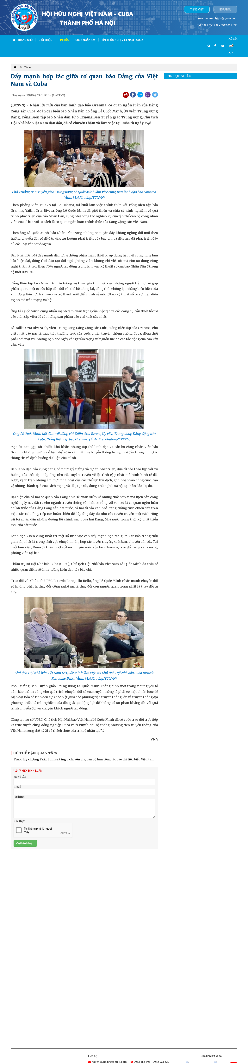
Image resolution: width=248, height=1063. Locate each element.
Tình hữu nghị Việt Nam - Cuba (122, 39)
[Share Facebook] (133, 94)
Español (225, 9)
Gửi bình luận (25, 843)
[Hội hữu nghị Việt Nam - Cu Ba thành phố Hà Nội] (24, 17)
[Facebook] (215, 46)
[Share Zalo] (140, 94)
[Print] (126, 95)
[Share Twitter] (155, 94)
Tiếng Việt (197, 9)
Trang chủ (25, 39)
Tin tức (63, 39)
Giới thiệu (45, 39)
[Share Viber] (148, 94)
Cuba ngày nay (85, 39)
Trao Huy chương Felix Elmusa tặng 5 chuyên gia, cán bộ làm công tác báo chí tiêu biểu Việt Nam (84, 759)
